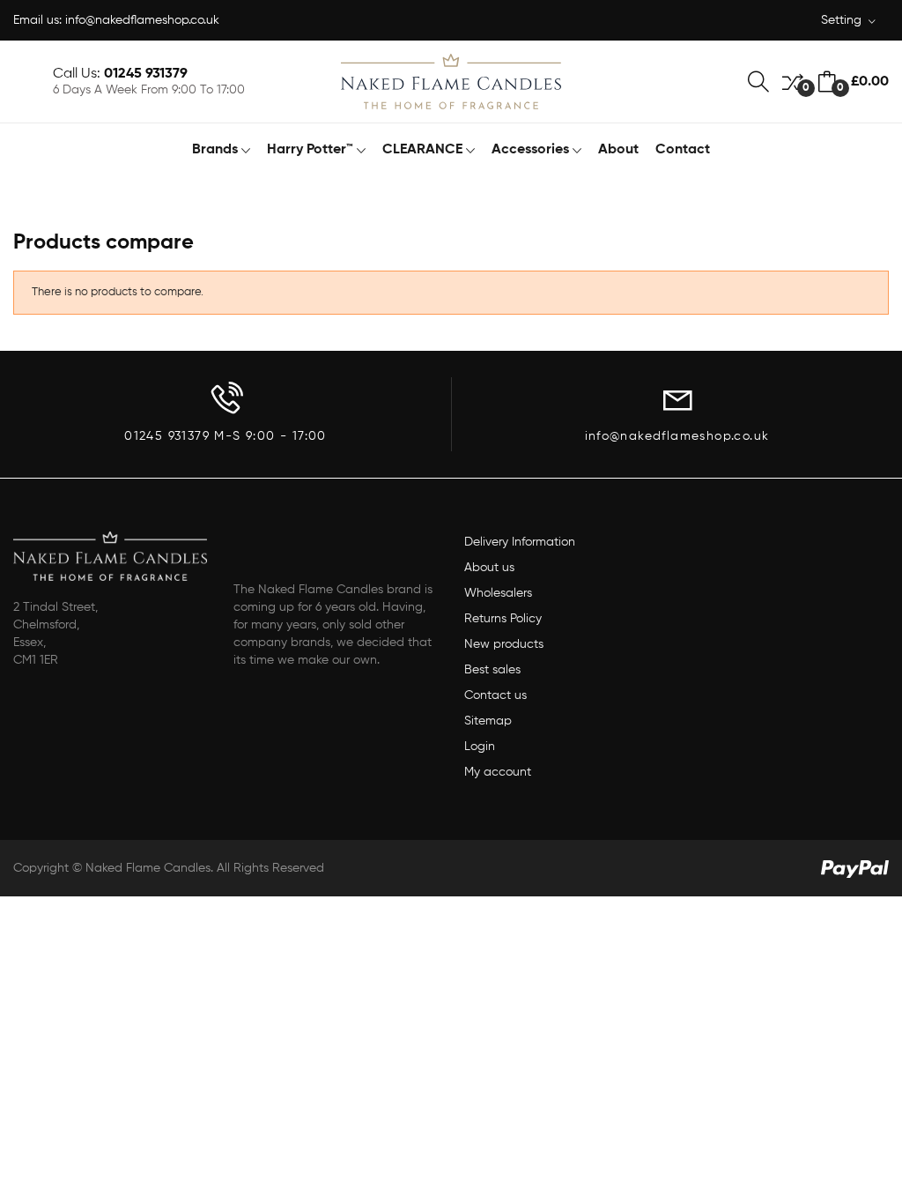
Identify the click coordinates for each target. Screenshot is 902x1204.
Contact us (495, 695)
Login (479, 746)
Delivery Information (519, 542)
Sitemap (488, 721)
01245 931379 (146, 74)
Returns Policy (503, 619)
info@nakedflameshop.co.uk (142, 20)
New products (503, 644)
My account (497, 772)
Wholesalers (498, 593)
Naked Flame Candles (148, 868)
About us (489, 567)
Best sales (492, 670)
